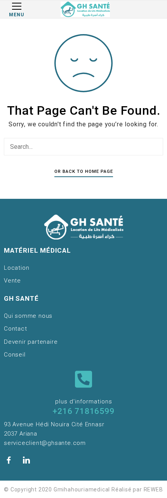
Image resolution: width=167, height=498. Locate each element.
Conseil (15, 354)
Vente (12, 280)
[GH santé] (85, 9)
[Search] (155, 146)
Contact (15, 328)
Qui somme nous (28, 315)
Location (16, 267)
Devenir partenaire (30, 341)
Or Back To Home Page (83, 171)
